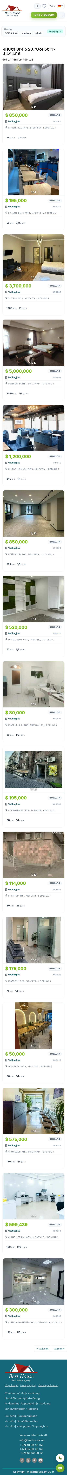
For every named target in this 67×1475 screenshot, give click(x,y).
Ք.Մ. (14, 138)
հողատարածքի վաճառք (21, 1408)
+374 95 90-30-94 (31, 1449)
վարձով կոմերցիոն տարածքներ (26, 1426)
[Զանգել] (60, 1458)
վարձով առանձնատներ (21, 1421)
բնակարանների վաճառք (22, 1393)
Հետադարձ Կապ (48, 1385)
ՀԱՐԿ (23, 138)
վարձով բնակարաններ (21, 1415)
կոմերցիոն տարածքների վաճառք (27, 1403)
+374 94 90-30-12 (31, 1453)
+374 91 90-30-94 (31, 1445)
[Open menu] (61, 15)
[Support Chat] (60, 1468)
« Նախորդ (42, 1348)
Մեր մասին (11, 1385)
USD (51, 6)
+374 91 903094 (44, 14)
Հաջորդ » (59, 1348)
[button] (33, 31)
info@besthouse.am (32, 1440)
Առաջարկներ (28, 1385)
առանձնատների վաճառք (22, 1398)
